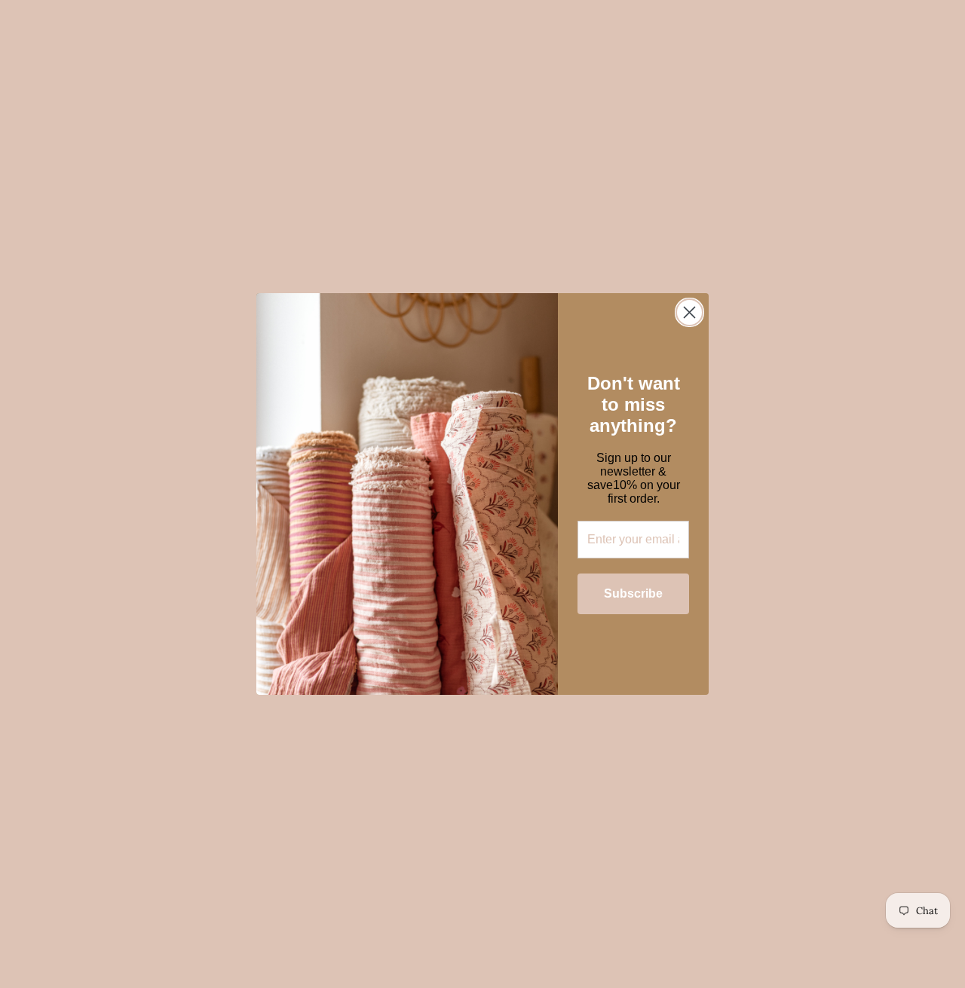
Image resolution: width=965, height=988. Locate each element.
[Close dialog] (689, 312)
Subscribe (633, 593)
